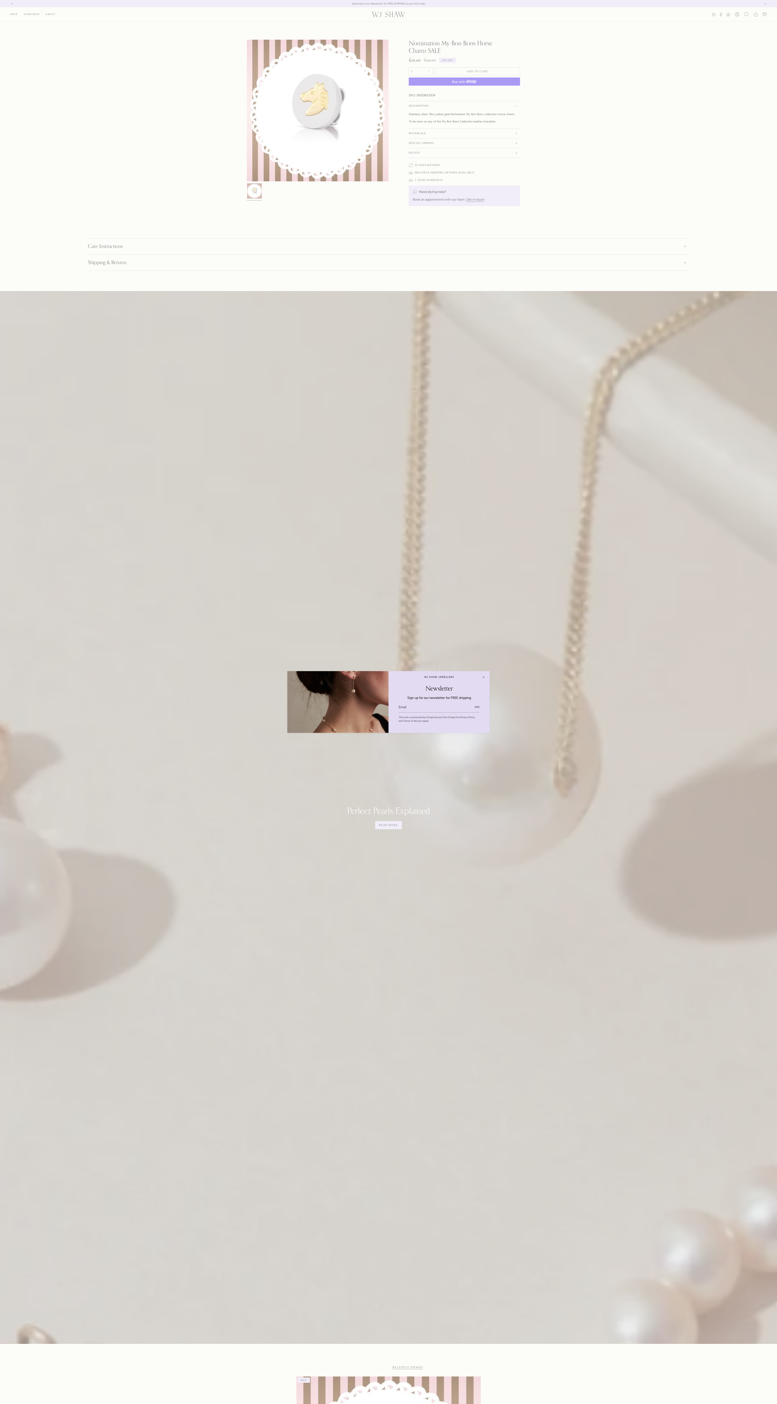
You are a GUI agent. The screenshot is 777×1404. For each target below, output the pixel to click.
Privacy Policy (467, 717)
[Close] (484, 677)
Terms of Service (412, 721)
